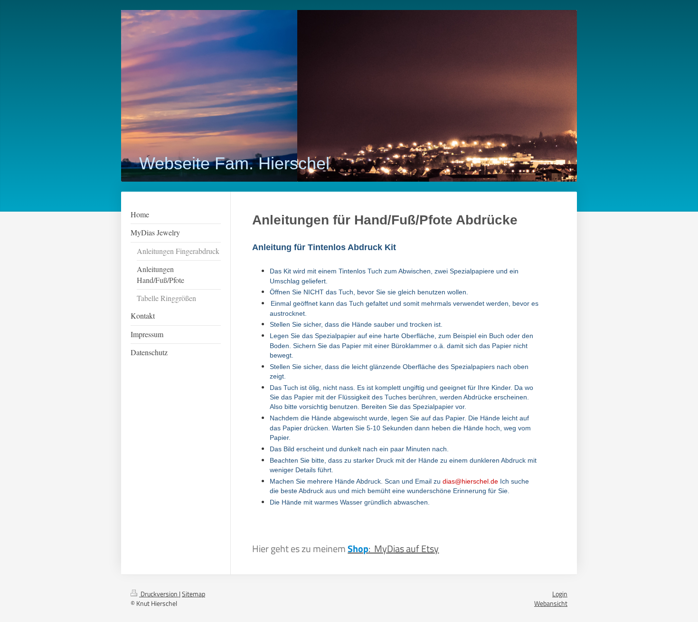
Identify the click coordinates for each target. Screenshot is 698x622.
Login (559, 594)
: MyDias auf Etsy (393, 548)
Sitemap (193, 594)
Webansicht (550, 603)
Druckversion (159, 594)
